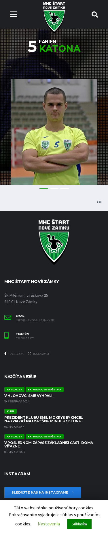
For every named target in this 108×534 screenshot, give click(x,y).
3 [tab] (64, 188)
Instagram (41, 353)
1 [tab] (43, 188)
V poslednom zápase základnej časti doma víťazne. (48, 444)
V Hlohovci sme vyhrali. (28, 396)
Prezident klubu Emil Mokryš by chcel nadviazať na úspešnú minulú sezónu (43, 419)
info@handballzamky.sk (35, 320)
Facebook (16, 353)
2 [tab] (54, 188)
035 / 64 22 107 (25, 338)
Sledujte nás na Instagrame (40, 492)
